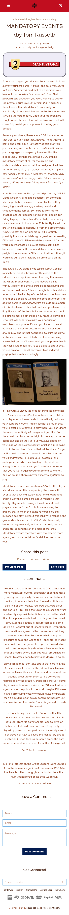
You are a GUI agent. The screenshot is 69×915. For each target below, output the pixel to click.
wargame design (46, 47)
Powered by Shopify (50, 908)
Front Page (8, 890)
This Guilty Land (29, 47)
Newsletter (60, 890)
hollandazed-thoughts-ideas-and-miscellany (34, 19)
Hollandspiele (33, 908)
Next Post (57, 566)
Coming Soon (46, 890)
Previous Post (14, 566)
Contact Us (31, 890)
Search (19, 890)
